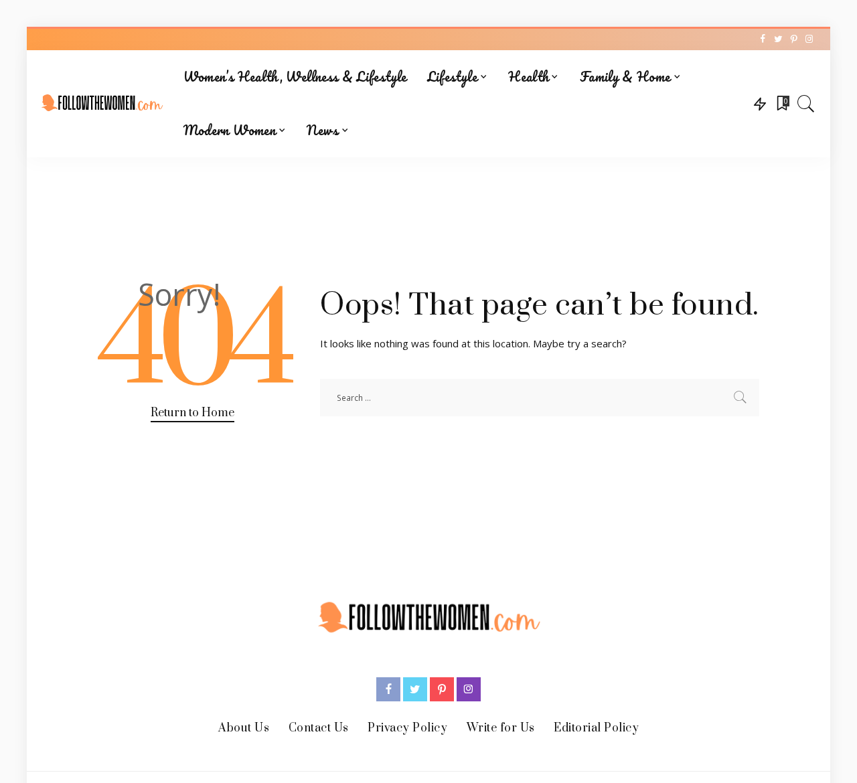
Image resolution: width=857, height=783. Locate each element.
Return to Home (192, 413)
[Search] (806, 103)
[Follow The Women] (101, 104)
